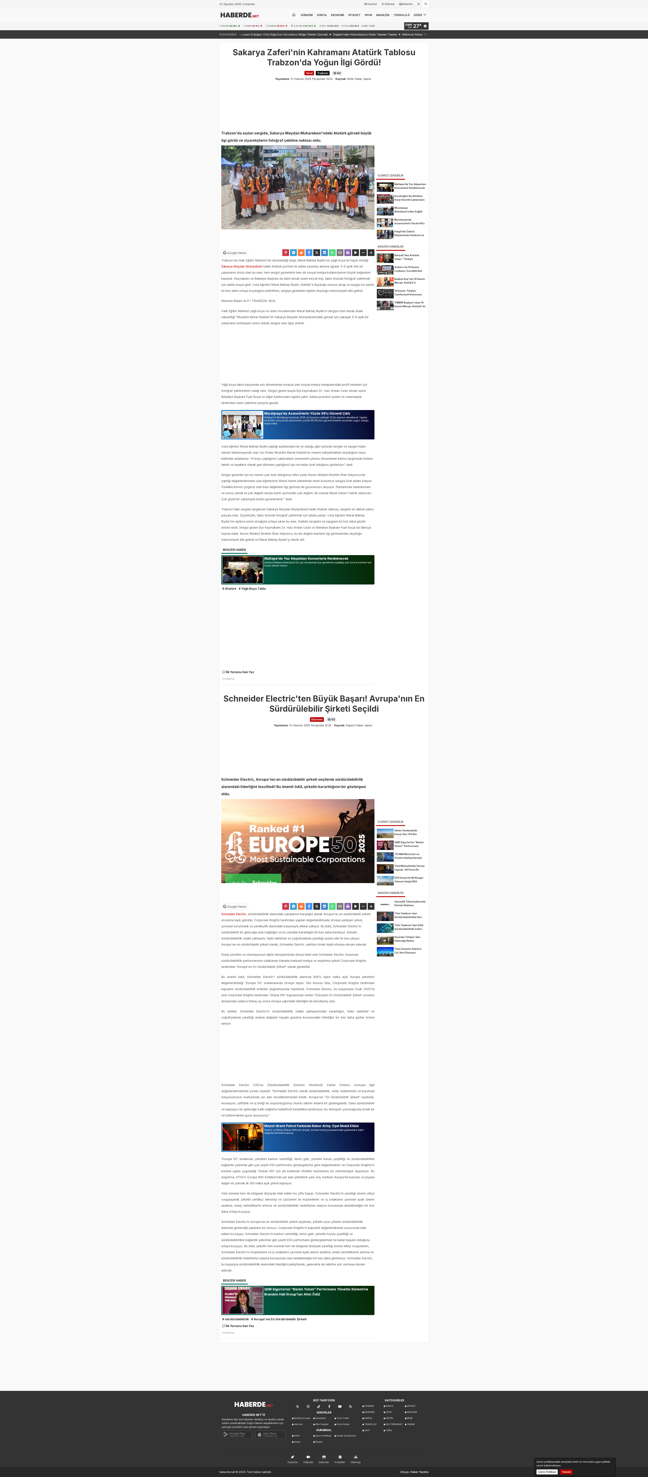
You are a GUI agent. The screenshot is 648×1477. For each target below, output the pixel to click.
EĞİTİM (389, 1418)
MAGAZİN (382, 15)
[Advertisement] (202, 92)
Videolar (390, 4)
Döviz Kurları (343, 1424)
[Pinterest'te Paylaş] (285, 252)
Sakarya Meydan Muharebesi (241, 266)
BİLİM (409, 1418)
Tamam (566, 1471)
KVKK (297, 1435)
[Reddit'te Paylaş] (301, 252)
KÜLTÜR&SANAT (394, 1424)
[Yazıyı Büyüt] (371, 252)
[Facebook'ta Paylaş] (309, 252)
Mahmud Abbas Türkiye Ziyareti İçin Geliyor (275, 34)
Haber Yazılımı (419, 1472)
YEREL (389, 1430)
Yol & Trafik (343, 1418)
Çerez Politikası (323, 1435)
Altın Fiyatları (322, 1424)
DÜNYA (322, 15)
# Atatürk (229, 588)
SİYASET (354, 15)
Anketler (339, 1462)
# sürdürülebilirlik (235, 1319)
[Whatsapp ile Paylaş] (332, 252)
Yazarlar (372, 4)
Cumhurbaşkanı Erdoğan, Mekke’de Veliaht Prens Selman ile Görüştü (353, 34)
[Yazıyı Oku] (355, 252)
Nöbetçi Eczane (302, 1418)
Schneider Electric (233, 914)
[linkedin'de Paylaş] (324, 252)
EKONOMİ (337, 15)
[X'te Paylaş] (316, 252)
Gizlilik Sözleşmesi (346, 1435)
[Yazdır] (347, 252)
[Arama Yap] (426, 4)
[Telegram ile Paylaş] (293, 252)
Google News (236, 253)
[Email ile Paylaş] (340, 252)
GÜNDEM (307, 15)
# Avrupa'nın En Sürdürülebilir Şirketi (279, 1319)
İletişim (318, 1442)
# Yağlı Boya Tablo (252, 588)
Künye (297, 1442)
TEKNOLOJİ (402, 15)
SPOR (368, 15)
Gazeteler (320, 1418)
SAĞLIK (368, 1418)
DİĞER (418, 15)
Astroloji (298, 1424)
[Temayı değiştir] (418, 3)
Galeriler (407, 4)
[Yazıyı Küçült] (363, 252)
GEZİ (366, 1430)
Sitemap (355, 1462)
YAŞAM (411, 1424)
